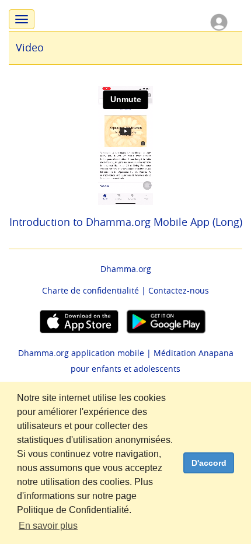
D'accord (208, 463)
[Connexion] (219, 21)
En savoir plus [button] (48, 526)
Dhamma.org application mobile (81, 352)
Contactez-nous (178, 290)
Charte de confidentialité (90, 290)
